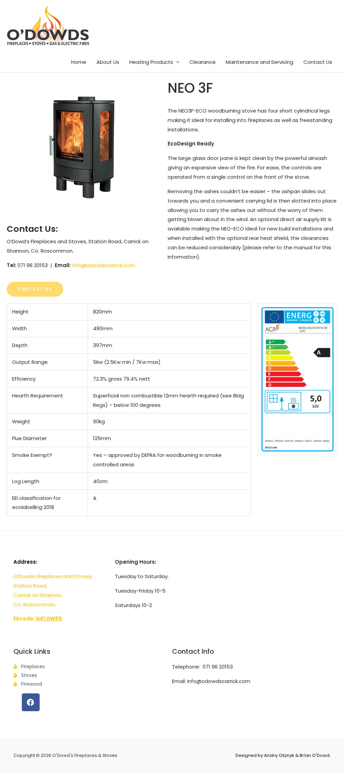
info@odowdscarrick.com (103, 265)
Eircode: (37, 618)
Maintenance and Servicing (259, 62)
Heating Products (151, 62)
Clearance (202, 62)
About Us (107, 62)
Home (78, 62)
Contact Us (317, 62)
